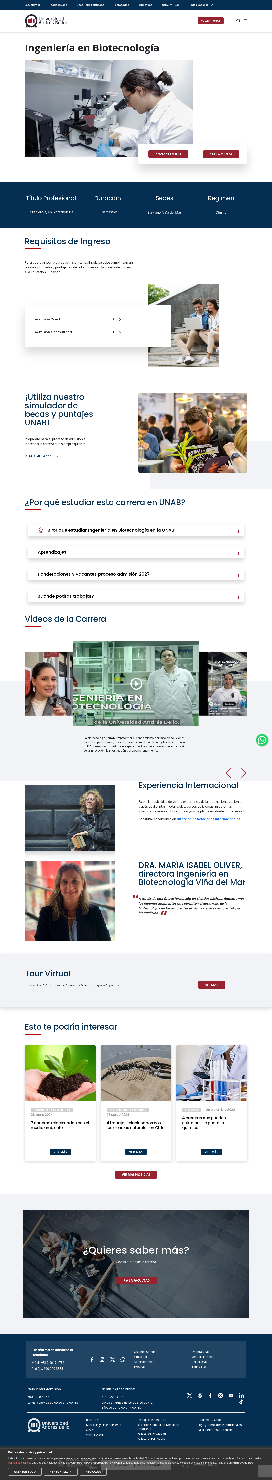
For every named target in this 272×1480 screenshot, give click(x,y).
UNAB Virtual (170, 5)
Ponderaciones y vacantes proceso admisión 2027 (94, 574)
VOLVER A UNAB (210, 20)
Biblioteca (145, 5)
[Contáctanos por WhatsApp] (262, 740)
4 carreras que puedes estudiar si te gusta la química (204, 1122)
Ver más (211, 985)
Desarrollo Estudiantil (91, 5)
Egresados (122, 5)
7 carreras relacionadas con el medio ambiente (60, 1125)
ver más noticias (136, 1174)
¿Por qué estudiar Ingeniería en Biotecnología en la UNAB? (112, 530)
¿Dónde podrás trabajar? (66, 596)
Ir (113, 319)
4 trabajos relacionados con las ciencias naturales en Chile (136, 1125)
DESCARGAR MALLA (168, 154)
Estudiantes (32, 5)
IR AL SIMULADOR (39, 456)
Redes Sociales (199, 5)
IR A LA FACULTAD (136, 1280)
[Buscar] (238, 21)
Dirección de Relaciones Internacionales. (209, 819)
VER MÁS (60, 1152)
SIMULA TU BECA (221, 154)
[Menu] (245, 21)
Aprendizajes (52, 552)
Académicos (58, 5)
